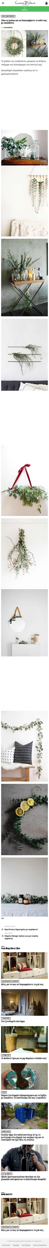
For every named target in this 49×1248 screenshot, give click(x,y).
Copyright (16, 1245)
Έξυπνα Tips (6, 1055)
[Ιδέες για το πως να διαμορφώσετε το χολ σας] (24, 965)
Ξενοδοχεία (5, 1018)
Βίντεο (9, 1174)
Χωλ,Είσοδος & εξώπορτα (10, 981)
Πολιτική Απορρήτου (40, 1245)
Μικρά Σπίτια (6, 1132)
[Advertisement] (24, 103)
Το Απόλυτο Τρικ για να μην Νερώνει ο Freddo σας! (24, 1058)
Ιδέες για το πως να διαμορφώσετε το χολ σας (22, 984)
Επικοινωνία (6, 1245)
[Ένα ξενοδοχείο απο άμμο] (24, 1002)
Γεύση (4, 1092)
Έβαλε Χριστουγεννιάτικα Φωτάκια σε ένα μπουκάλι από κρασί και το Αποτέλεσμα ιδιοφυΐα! (23, 1178)
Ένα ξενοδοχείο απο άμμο (13, 1021)
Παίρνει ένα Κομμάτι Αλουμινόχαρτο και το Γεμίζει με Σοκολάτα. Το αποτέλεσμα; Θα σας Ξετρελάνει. (23, 1096)
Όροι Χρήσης (26, 1245)
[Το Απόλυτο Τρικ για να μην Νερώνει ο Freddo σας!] (24, 1039)
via (2, 918)
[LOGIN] (46, 3)
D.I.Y (3, 1174)
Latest (25, 10)
